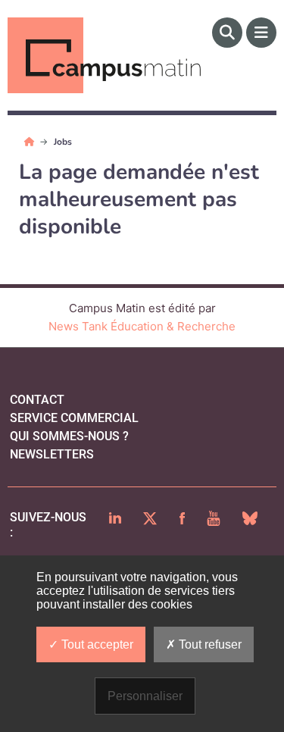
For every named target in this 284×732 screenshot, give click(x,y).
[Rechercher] (227, 32)
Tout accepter (95, 644)
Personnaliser (145, 696)
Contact (37, 400)
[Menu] (261, 32)
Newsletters (52, 454)
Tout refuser (209, 644)
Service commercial (74, 418)
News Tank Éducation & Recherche (142, 326)
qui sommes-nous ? (69, 436)
